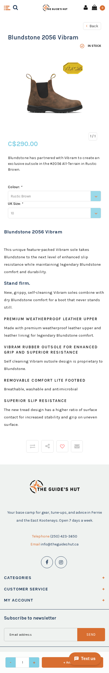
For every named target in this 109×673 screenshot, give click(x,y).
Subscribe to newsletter (30, 618)
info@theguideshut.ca (60, 544)
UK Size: (15, 204)
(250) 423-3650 (63, 536)
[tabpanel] (54, 327)
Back (93, 26)
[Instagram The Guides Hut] (61, 562)
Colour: (15, 187)
